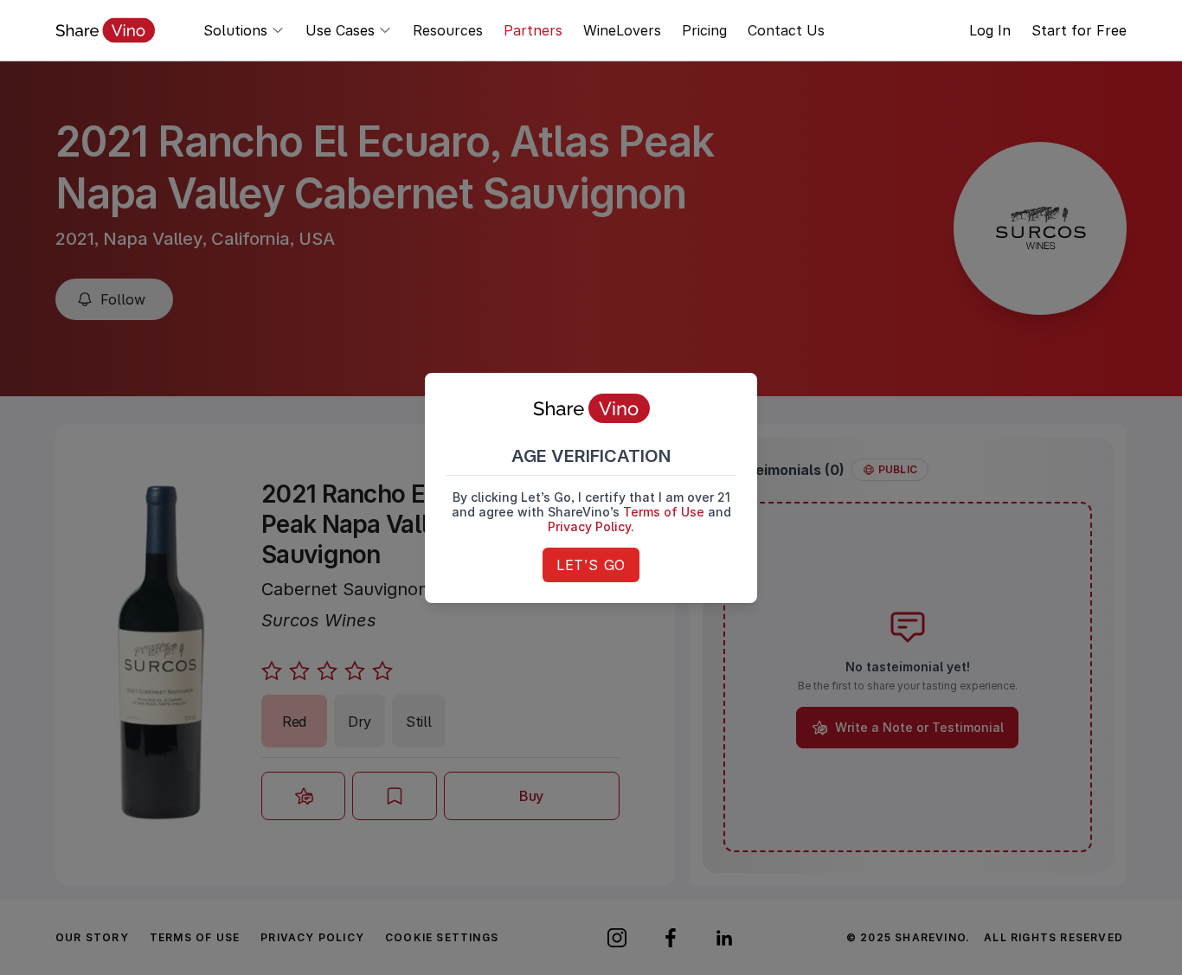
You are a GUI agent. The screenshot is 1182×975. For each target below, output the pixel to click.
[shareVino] (105, 30)
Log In (990, 30)
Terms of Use (663, 511)
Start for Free (1079, 30)
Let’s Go (591, 565)
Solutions (235, 30)
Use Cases (340, 30)
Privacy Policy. (591, 526)
